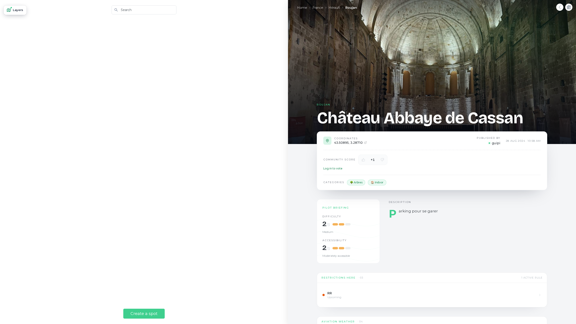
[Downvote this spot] (382, 160)
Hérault (334, 8)
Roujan (351, 8)
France (318, 8)
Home (302, 8)
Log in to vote (332, 168)
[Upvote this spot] (363, 160)
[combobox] (144, 9)
